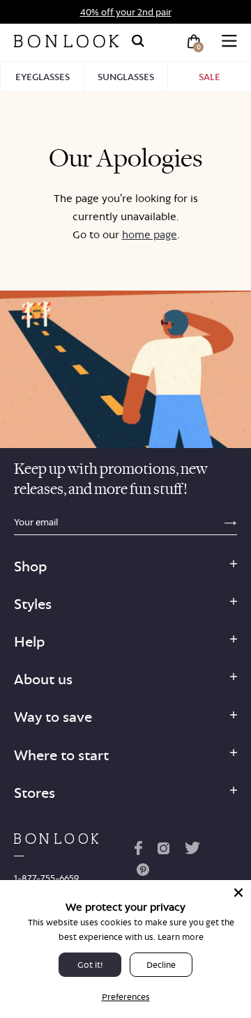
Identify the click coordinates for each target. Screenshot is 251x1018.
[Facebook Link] (138, 851)
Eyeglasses (42, 76)
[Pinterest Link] (143, 872)
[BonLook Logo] (66, 41)
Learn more (181, 937)
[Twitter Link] (192, 851)
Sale (209, 76)
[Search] (138, 41)
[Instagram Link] (163, 851)
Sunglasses (126, 76)
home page (149, 234)
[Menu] (229, 41)
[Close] (238, 893)
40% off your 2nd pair (126, 11)
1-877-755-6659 (46, 878)
